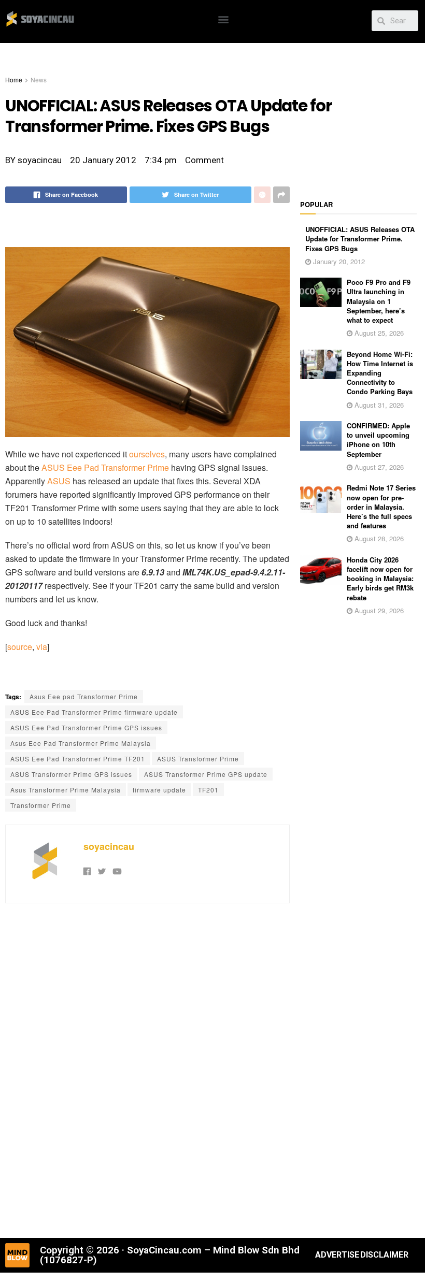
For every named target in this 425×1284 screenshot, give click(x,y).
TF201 (208, 789)
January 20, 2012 (338, 261)
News (39, 79)
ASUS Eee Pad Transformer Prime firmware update (94, 712)
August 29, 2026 (378, 610)
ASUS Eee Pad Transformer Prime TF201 (77, 758)
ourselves (147, 454)
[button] (223, 18)
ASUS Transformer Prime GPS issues (71, 774)
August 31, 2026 (378, 405)
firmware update (159, 789)
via (41, 647)
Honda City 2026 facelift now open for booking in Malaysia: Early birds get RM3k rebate (380, 578)
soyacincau (108, 846)
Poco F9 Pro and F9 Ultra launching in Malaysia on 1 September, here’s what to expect (378, 301)
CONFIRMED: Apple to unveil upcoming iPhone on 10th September (378, 440)
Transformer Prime (40, 805)
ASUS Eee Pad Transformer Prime (105, 467)
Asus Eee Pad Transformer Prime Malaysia (80, 743)
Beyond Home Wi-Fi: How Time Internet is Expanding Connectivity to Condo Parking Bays (380, 373)
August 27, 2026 (378, 467)
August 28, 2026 (378, 538)
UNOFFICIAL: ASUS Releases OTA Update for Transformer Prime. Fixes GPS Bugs (360, 238)
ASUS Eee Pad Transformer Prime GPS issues (86, 727)
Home (13, 79)
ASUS (58, 481)
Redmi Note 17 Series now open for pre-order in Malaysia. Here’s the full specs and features (381, 506)
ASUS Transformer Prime (198, 758)
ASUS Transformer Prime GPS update (205, 774)
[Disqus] (147, 1069)
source (19, 647)
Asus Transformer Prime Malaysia (65, 789)
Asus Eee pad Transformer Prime (84, 696)
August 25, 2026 (378, 333)
